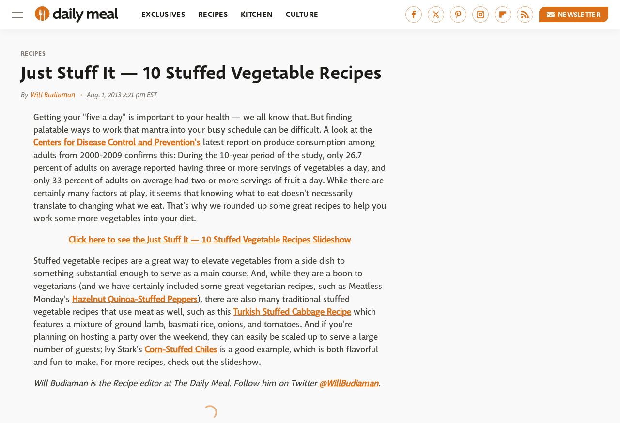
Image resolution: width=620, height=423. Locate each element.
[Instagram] (480, 14)
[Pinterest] (458, 14)
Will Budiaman (53, 95)
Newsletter (579, 14)
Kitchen (257, 14)
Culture (302, 14)
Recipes (213, 14)
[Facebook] (413, 14)
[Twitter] (436, 14)
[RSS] (525, 14)
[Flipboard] (503, 14)
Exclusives (163, 14)
